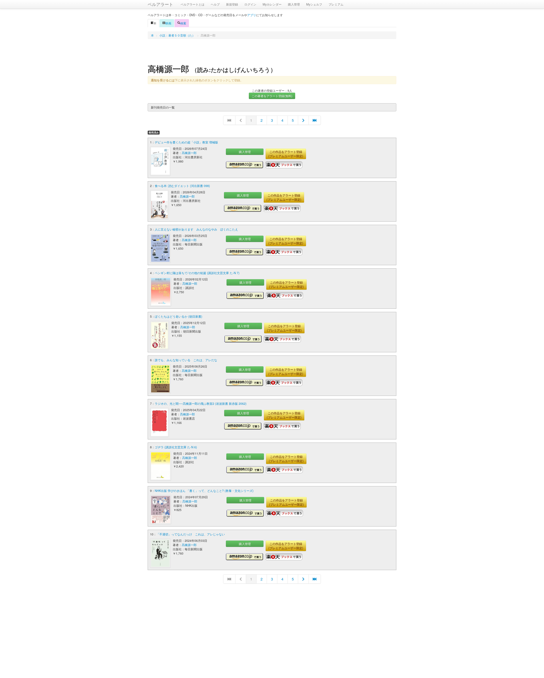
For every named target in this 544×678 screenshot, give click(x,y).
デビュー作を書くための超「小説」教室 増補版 (186, 142)
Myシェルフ (314, 4)
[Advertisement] (272, 52)
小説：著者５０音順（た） (177, 35)
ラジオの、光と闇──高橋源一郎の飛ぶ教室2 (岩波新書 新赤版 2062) (200, 403)
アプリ (251, 15)
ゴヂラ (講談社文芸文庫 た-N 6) (176, 447)
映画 (168, 23)
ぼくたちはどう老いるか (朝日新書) (178, 316)
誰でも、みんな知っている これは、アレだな (186, 360)
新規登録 (232, 4)
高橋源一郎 (189, 153)
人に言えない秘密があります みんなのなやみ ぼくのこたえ (196, 229)
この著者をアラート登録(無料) (272, 96)
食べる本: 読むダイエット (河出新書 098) (182, 186)
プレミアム (336, 4)
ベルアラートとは (192, 4)
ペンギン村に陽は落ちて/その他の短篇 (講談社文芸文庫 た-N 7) (197, 273)
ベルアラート (160, 4)
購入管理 (294, 4)
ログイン (250, 4)
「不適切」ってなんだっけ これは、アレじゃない (190, 534)
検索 (183, 23)
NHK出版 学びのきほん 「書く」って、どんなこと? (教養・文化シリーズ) (204, 490)
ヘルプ (215, 4)
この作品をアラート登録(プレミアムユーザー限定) (285, 154)
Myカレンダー (272, 4)
